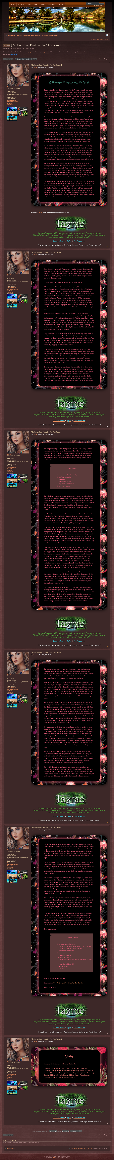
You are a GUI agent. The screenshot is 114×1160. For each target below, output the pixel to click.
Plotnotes (10, 104)
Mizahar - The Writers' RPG (25, 35)
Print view (107, 35)
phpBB (54, 1157)
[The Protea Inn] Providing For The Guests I (36, 45)
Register (102, 39)
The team (74, 1148)
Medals (93, 39)
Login (106, 39)
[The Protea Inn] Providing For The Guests (46, 252)
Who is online (9, 1140)
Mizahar (37, 35)
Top (107, 246)
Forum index (11, 35)
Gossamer (13, 55)
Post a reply (6, 58)
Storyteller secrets (12, 101)
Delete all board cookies (85, 1148)
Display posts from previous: (40, 1131)
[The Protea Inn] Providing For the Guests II (68, 983)
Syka (56, 35)
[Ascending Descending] (76, 1131)
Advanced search (99, 5)
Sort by (59, 1131)
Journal (9, 103)
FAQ (97, 39)
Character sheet (11, 100)
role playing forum (29, 52)
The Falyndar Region (47, 35)
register (45, 52)
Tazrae (35, 67)
